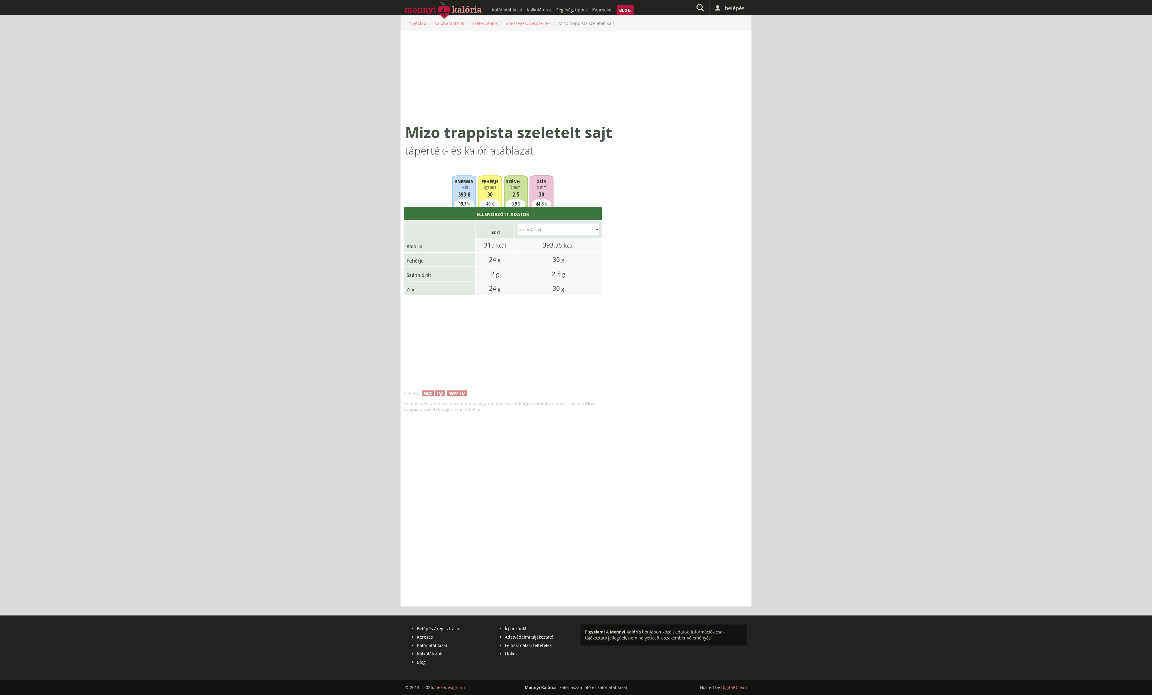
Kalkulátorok (539, 10)
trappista (456, 393)
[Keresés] (700, 7)
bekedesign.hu (450, 687)
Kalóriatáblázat (507, 10)
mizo (428, 393)
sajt (440, 393)
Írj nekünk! (515, 628)
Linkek (511, 654)
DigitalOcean (734, 687)
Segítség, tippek (572, 10)
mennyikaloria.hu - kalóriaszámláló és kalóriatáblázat (443, 10)
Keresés (425, 637)
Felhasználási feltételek (528, 645)
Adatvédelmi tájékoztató (529, 637)
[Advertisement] (576, 77)
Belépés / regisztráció (438, 628)
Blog (625, 10)
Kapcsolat (602, 10)
